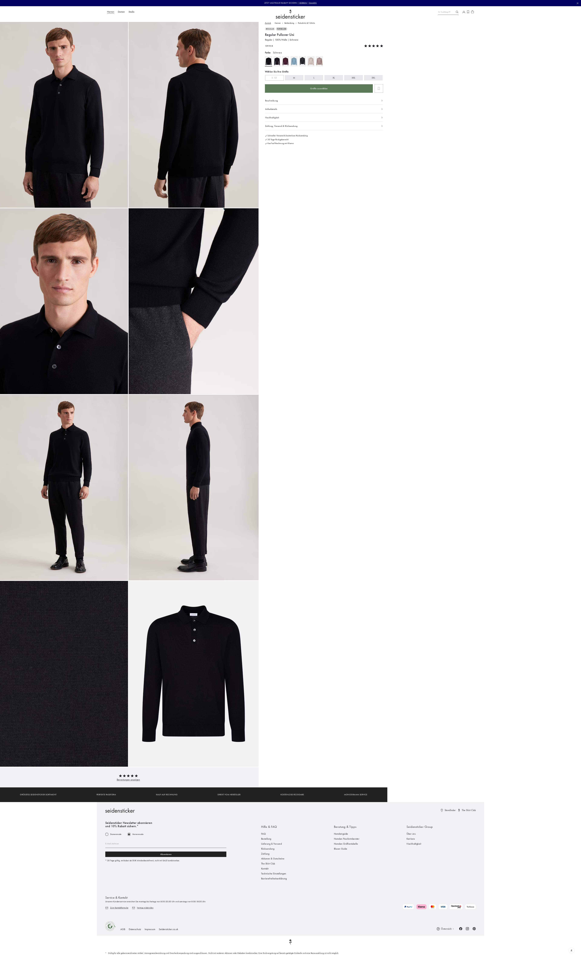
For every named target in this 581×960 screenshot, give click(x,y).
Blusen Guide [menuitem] (340, 848)
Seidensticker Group (420, 827)
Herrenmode (137, 834)
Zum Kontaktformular (119, 907)
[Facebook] (460, 928)
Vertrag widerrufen (145, 907)
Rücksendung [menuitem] (267, 848)
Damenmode (115, 834)
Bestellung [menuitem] (266, 838)
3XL (373, 77)
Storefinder (450, 810)
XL (334, 77)
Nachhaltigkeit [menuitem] (414, 843)
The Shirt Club (469, 810)
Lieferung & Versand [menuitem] (271, 843)
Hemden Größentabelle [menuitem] (346, 843)
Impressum (150, 929)
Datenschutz (135, 929)
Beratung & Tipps (345, 827)
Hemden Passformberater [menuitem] (346, 838)
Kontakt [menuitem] (264, 868)
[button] (128, 779)
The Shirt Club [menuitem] (268, 863)
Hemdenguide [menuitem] (341, 833)
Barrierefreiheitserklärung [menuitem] (274, 878)
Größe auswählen (319, 88)
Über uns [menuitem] (411, 833)
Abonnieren (166, 854)
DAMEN (313, 3)
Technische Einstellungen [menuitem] (273, 873)
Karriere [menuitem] (411, 838)
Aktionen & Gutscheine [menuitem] (272, 858)
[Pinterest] (474, 928)
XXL (353, 77)
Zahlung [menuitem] (265, 853)
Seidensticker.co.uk (168, 929)
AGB (122, 929)
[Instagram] (467, 928)
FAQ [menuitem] (263, 833)
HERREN (303, 3)
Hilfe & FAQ (269, 827)
